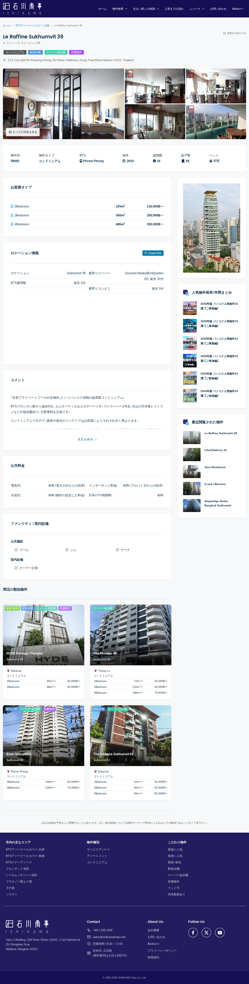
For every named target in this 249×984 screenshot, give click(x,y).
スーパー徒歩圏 (56, 52)
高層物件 (76, 52)
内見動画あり (176, 894)
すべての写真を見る (25, 132)
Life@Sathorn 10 (215, 450)
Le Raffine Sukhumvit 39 (220, 433)
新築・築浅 (174, 862)
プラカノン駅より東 (19, 881)
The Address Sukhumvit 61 (113, 754)
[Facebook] (193, 932)
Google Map (154, 253)
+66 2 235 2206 (102, 930)
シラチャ (12, 894)
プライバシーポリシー (162, 950)
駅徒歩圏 (35, 52)
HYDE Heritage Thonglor (24, 653)
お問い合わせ (218, 8)
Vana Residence (215, 467)
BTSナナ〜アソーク (19, 862)
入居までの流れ (174, 8)
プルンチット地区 (17, 868)
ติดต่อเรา (237, 8)
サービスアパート (98, 849)
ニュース (194, 8)
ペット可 (174, 887)
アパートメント (97, 855)
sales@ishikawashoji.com (109, 937)
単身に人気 (175, 855)
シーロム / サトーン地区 (21, 875)
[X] (206, 932)
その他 (10, 887)
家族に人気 (175, 849)
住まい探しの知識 (144, 8)
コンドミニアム (15, 52)
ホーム (102, 8)
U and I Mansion (215, 484)
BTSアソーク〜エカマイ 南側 (25, 855)
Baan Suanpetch (18, 754)
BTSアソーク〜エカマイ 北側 (25, 849)
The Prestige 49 (105, 653)
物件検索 (117, 8)
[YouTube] (220, 932)
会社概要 (153, 930)
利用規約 (153, 957)
